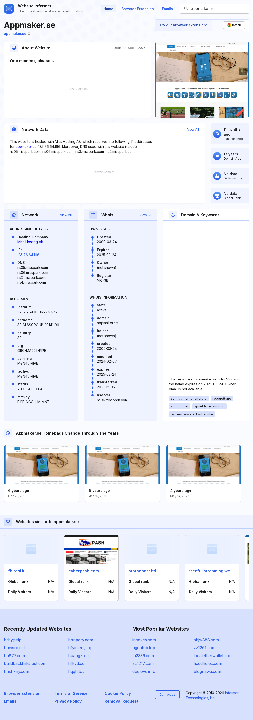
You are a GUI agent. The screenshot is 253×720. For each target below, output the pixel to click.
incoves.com (144, 639)
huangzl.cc (78, 655)
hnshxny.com (16, 671)
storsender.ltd (142, 570)
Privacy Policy (68, 701)
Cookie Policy (118, 693)
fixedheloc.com (208, 663)
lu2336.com (143, 655)
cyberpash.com (83, 570)
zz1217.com (143, 663)
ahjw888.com (206, 639)
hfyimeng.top (80, 647)
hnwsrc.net (14, 647)
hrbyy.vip (12, 639)
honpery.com (80, 639)
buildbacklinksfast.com (25, 663)
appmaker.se (15, 33)
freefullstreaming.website (214, 570)
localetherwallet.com (213, 655)
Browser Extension (137, 9)
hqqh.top (76, 671)
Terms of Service (71, 693)
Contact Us (167, 694)
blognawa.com (207, 671)
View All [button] (193, 129)
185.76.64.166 (28, 255)
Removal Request (121, 701)
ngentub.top (143, 647)
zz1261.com (204, 647)
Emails (167, 9)
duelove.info (143, 671)
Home (108, 9)
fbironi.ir (16, 570)
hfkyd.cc (76, 663)
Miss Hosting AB (30, 242)
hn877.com (14, 655)
